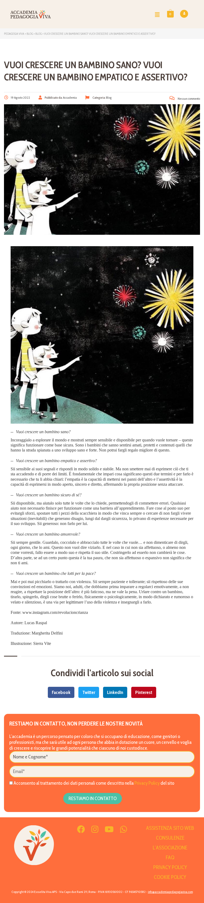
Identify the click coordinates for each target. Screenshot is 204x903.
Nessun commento (188, 99)
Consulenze (170, 838)
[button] (157, 14)
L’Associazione (170, 847)
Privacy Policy (147, 783)
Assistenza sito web (170, 828)
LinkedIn (115, 692)
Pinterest (143, 692)
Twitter (88, 692)
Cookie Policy (170, 877)
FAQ (170, 857)
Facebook (61, 692)
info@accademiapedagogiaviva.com (170, 892)
